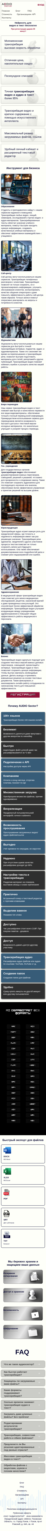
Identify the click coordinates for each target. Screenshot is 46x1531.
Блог (18, 11)
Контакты (6, 17)
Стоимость (7, 14)
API (34, 14)
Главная (6, 11)
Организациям (24, 14)
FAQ (30, 11)
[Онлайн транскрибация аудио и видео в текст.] (6, 5)
